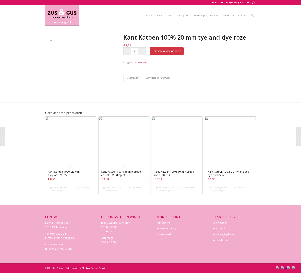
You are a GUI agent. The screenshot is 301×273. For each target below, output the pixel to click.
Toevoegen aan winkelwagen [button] (60, 189)
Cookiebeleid (164, 234)
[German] (295, 268)
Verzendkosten (221, 240)
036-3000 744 (217, 2)
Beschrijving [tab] (133, 77)
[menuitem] (217, 2)
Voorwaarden (220, 222)
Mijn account (163, 222)
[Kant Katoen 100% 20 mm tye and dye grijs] (2, 136)
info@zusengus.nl (235, 2)
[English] (284, 268)
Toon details (82, 187)
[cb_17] (62, 15)
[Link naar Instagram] (253, 2)
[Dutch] (278, 268)
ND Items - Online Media (76, 268)
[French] (289, 268)
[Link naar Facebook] (247, 2)
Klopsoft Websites (98, 268)
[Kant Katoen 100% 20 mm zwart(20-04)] (298, 136)
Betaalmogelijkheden (224, 234)
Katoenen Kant (140, 62)
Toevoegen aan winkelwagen (167, 50)
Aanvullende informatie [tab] (158, 77)
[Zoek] (252, 15)
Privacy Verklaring (166, 228)
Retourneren (219, 228)
